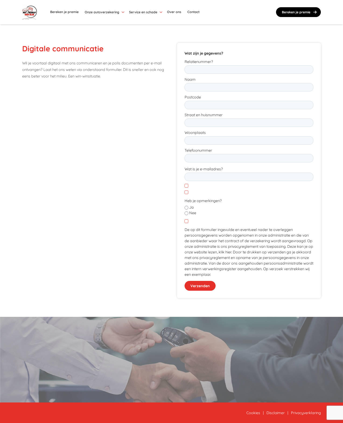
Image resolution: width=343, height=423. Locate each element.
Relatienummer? (199, 61)
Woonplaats (195, 132)
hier (228, 252)
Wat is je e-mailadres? (204, 169)
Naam (190, 79)
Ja (191, 207)
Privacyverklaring (306, 412)
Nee (192, 212)
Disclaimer (275, 412)
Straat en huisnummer (204, 114)
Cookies (253, 412)
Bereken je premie (296, 12)
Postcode (193, 97)
